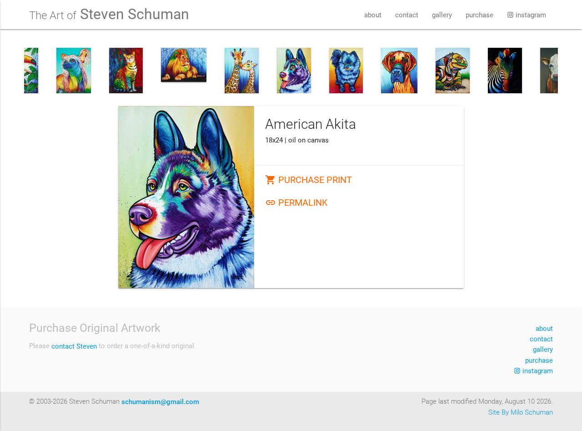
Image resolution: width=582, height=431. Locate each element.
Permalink (296, 202)
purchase (479, 15)
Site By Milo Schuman (520, 412)
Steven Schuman (109, 14)
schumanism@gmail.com (160, 402)
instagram (530, 15)
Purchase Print (308, 179)
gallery (442, 15)
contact (406, 15)
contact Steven (74, 346)
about (372, 15)
